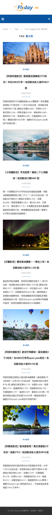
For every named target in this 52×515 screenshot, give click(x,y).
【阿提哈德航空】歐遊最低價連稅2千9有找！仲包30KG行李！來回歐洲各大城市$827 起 (26, 82)
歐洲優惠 (26, 69)
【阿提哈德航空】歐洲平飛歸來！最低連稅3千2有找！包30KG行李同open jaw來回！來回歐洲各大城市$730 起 (26, 358)
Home (5, 29)
